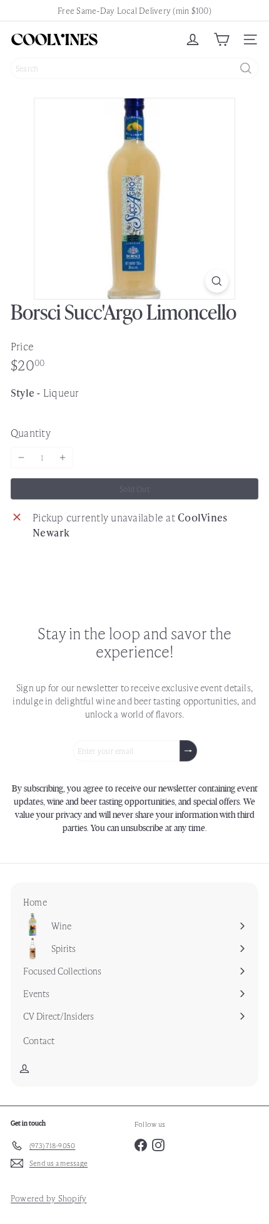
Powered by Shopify (48, 1198)
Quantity (31, 432)
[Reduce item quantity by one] (21, 457)
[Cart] (221, 39)
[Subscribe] (188, 750)
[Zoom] (216, 281)
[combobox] (134, 68)
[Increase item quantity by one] (62, 457)
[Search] (245, 68)
